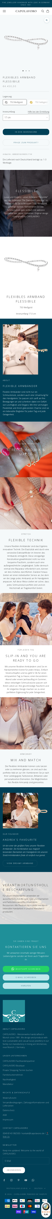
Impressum (8, 1119)
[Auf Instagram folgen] (11, 1180)
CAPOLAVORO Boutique (14, 1065)
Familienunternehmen (13, 1074)
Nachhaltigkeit (9, 1079)
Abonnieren (14, 1170)
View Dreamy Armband (20, 863)
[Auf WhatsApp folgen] (33, 1180)
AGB (5, 1115)
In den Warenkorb (26, 132)
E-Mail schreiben (26, 977)
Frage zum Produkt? (26, 142)
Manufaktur (8, 1084)
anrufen (26, 985)
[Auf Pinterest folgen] (18, 1180)
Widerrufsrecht (9, 1098)
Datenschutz (8, 1110)
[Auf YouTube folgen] (25, 1180)
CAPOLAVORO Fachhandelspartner (19, 1061)
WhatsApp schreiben (28, 969)
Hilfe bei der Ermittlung (38, 111)
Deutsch (38, 1188)
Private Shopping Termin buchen (18, 1070)
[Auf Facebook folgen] (4, 1180)
